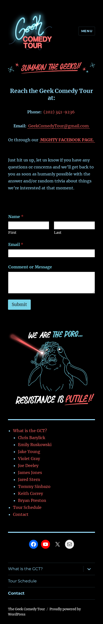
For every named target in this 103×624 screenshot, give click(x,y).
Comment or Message (30, 267)
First (12, 233)
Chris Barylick (31, 437)
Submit (19, 304)
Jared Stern (29, 479)
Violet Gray (29, 458)
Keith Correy (30, 493)
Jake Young (29, 451)
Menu (86, 31)
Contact (20, 514)
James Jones (30, 472)
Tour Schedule (27, 507)
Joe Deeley (28, 465)
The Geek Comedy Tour (26, 609)
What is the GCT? (30, 430)
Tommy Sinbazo (34, 486)
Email (15, 244)
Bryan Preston (32, 500)
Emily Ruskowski (35, 444)
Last (58, 233)
